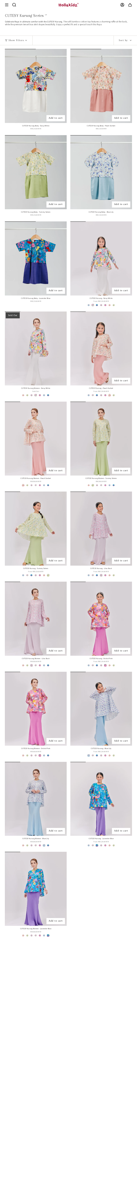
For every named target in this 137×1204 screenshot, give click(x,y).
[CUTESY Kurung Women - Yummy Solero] (101, 439)
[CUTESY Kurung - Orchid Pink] (101, 619)
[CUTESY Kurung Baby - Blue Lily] (101, 172)
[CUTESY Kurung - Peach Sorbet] (101, 348)
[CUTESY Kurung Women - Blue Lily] (36, 799)
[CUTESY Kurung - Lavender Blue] (101, 799)
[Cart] (130, 5)
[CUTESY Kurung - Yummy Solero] (36, 528)
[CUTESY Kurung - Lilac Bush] (101, 528)
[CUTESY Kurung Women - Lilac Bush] (36, 619)
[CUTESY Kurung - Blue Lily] (101, 709)
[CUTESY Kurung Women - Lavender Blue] (36, 889)
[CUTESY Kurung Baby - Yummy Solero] (36, 172)
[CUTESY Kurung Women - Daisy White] (36, 348)
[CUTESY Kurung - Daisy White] (101, 258)
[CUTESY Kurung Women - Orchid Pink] (36, 709)
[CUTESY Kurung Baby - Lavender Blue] (36, 258)
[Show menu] (6, 5)
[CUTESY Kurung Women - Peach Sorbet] (36, 439)
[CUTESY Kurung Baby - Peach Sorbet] (101, 86)
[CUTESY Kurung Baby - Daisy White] (36, 86)
